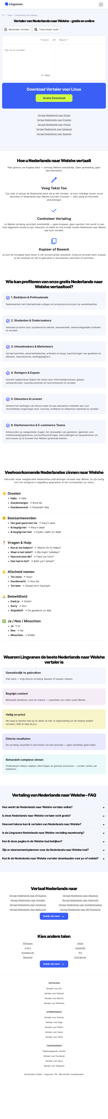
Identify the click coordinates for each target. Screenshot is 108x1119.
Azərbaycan (28, 952)
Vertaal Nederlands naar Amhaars (27, 900)
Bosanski (27, 957)
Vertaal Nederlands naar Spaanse (54, 134)
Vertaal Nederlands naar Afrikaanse (27, 895)
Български (80, 957)
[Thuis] (3, 15)
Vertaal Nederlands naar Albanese (80, 895)
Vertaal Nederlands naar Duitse (54, 115)
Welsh (62, 39)
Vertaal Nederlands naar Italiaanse (54, 129)
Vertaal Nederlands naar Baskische (28, 909)
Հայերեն (80, 948)
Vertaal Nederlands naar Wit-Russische (80, 909)
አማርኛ (28, 948)
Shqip (80, 943)
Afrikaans (28, 943)
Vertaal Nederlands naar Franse (54, 124)
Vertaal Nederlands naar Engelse (54, 120)
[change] (54, 40)
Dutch (45, 39)
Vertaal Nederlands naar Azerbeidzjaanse (80, 904)
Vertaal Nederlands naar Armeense (28, 904)
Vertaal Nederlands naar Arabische (80, 900)
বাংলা (80, 952)
